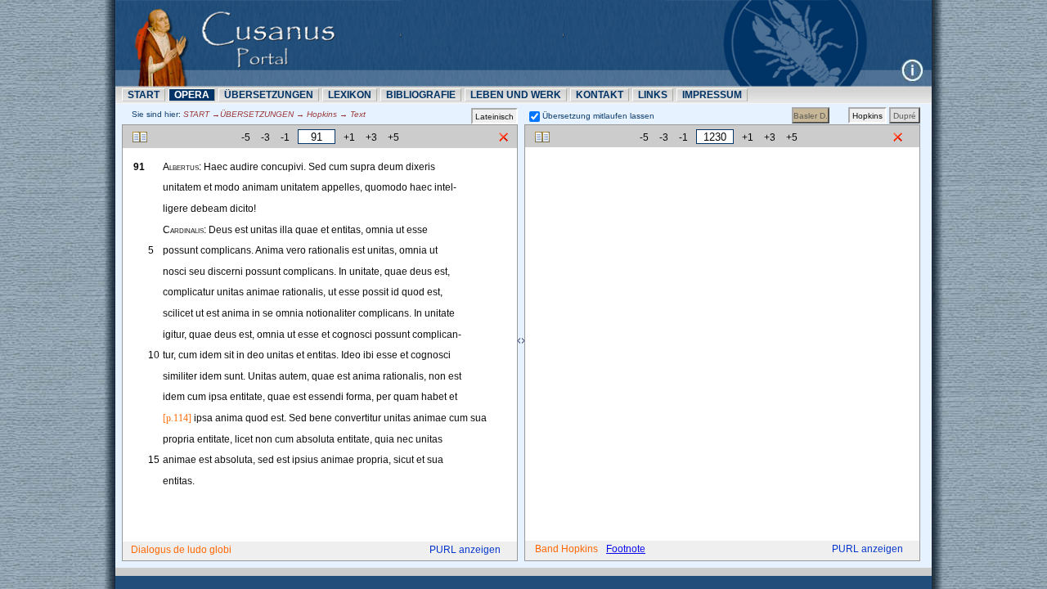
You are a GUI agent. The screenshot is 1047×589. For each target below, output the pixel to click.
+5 (393, 137)
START (144, 95)
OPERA (191, 95)
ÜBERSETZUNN (268, 95)
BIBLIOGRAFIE (421, 95)
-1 (285, 137)
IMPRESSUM (712, 95)
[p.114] (177, 418)
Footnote (625, 549)
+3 (371, 137)
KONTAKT (599, 95)
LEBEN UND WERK (515, 95)
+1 (349, 137)
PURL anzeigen (465, 549)
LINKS (652, 95)
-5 (245, 137)
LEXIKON (349, 95)
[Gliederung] (140, 137)
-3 (265, 137)
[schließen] (503, 137)
